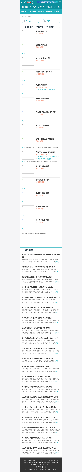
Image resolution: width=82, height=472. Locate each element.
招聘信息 (47, 462)
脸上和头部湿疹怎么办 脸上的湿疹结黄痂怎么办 (38, 417)
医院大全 (33, 11)
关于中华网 (27, 462)
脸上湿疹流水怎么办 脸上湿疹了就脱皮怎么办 (37, 358)
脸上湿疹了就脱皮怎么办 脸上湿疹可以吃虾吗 (37, 438)
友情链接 (40, 464)
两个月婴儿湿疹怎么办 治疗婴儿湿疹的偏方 (37, 318)
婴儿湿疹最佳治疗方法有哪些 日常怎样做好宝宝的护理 (41, 297)
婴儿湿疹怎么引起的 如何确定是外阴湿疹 (36, 328)
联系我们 (41, 462)
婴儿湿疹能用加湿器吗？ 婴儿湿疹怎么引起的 (37, 287)
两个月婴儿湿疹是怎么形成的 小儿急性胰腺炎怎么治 (40, 338)
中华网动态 (47, 464)
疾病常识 (49, 7)
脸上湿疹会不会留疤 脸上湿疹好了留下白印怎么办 (39, 427)
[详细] (57, 262)
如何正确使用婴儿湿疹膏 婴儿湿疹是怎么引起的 (38, 348)
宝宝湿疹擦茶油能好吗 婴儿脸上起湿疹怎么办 (37, 307)
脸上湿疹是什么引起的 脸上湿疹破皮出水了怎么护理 (40, 397)
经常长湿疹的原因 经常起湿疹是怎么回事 (36, 376)
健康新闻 (24, 7)
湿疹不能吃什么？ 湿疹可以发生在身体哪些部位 (38, 267)
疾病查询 (57, 11)
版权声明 (54, 462)
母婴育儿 (24, 11)
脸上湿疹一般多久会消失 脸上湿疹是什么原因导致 (39, 407)
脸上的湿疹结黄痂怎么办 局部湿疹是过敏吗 (37, 387)
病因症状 (41, 7)
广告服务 (35, 462)
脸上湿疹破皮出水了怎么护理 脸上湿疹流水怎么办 (39, 448)
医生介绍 (49, 11)
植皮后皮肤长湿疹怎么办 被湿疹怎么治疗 (36, 366)
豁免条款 (34, 464)
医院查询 (41, 11)
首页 (23, 16)
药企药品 (33, 7)
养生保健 (57, 7)
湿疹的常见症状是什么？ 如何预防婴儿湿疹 (37, 277)
